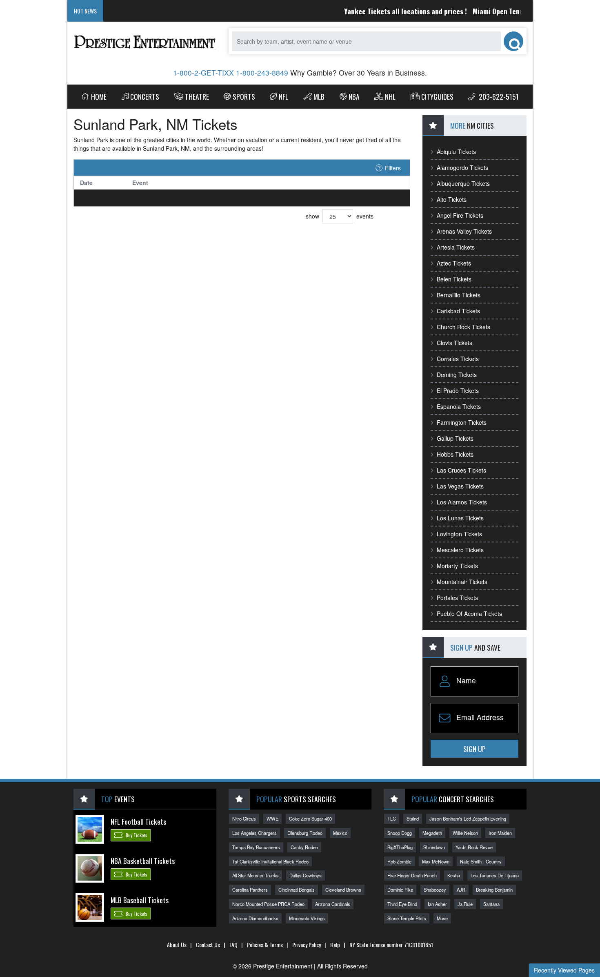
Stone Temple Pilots (406, 918)
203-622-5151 (498, 96)
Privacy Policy (306, 944)
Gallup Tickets (455, 438)
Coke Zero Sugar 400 (310, 818)
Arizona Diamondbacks (255, 918)
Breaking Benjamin (494, 889)
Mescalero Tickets (460, 550)
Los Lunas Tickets (460, 518)
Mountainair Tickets (462, 582)
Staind (413, 818)
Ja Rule (465, 904)
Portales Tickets (457, 597)
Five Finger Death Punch (412, 875)
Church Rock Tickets (463, 327)
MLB (318, 96)
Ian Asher (437, 904)
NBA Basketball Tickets (143, 860)
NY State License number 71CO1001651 (391, 944)
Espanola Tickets (459, 406)
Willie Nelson (465, 833)
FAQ (233, 944)
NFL (283, 96)
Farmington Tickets (462, 422)
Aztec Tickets (454, 263)
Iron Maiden (500, 833)
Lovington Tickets (459, 534)
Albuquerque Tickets (463, 183)
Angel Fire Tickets (460, 215)
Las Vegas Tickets (460, 486)
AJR (461, 889)
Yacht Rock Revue (474, 847)
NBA (354, 96)
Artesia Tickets (456, 247)
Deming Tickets (457, 374)
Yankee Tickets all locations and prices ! (392, 11)
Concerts (144, 96)
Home (99, 96)
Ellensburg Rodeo (304, 833)
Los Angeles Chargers (254, 833)
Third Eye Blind (402, 904)
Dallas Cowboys (305, 875)
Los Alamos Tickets (462, 502)
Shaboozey (435, 889)
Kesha (453, 875)
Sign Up (474, 748)
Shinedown (434, 847)
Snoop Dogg (399, 833)
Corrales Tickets (458, 359)
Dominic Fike (400, 889)
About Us (177, 944)
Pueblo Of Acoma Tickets (469, 613)
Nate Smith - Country (481, 861)
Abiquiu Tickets (456, 151)
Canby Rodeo (304, 847)
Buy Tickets (135, 835)
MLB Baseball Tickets (140, 899)
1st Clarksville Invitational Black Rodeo (270, 861)
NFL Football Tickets (138, 821)
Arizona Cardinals (332, 904)
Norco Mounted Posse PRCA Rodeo (268, 904)
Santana (491, 904)
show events (339, 216)
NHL (390, 96)
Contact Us (208, 944)
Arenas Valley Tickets (464, 231)
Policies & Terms (265, 944)
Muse (442, 918)
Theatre (197, 96)
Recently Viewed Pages (564, 970)
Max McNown (435, 861)
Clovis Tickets (454, 343)
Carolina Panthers (250, 889)
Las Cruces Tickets (461, 470)
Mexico (340, 833)
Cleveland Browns (343, 889)
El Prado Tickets (458, 390)
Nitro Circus (244, 818)
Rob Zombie (399, 861)
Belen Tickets (454, 279)
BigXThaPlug (400, 847)
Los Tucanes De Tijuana (495, 875)
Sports (244, 96)
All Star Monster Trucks (255, 875)
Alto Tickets (452, 199)
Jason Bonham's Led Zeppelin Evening (467, 818)
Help (335, 944)
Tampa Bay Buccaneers (256, 847)
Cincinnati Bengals (296, 889)
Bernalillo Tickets (458, 295)
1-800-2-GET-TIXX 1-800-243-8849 (230, 72)
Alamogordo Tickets (462, 167)
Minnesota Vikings (307, 918)
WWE (272, 818)
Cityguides (437, 96)
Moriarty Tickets (457, 566)
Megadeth (432, 833)
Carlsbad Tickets (458, 311)
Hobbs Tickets (455, 454)
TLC (391, 818)
